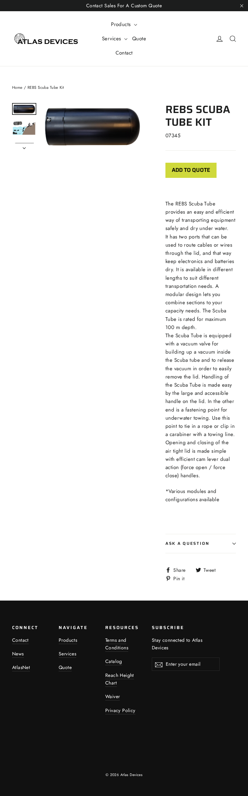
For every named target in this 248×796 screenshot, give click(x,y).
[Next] (24, 146)
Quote (139, 38)
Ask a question (187, 543)
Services (112, 38)
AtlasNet (21, 667)
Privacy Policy (120, 710)
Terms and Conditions (116, 644)
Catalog (113, 661)
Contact (124, 52)
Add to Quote (191, 170)
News (18, 653)
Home (17, 87)
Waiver (112, 696)
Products (121, 24)
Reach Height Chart (119, 679)
